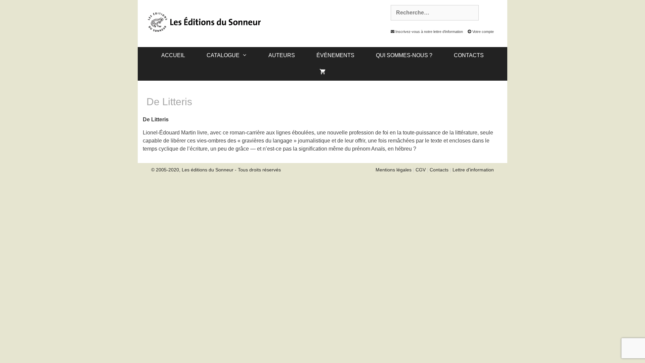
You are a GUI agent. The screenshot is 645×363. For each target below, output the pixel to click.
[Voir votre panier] (322, 72)
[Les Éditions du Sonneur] (203, 21)
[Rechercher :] (431, 13)
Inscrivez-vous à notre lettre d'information (428, 32)
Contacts (469, 55)
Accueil (173, 55)
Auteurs (281, 55)
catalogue (223, 55)
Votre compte (482, 32)
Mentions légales (394, 169)
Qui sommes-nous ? (404, 55)
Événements (335, 55)
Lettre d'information (473, 169)
